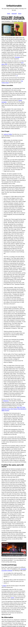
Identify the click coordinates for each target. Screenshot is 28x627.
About (19, 13)
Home (8, 13)
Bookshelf (14, 13)
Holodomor (6, 400)
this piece (17, 57)
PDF (6, 64)
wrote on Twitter (8, 134)
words (12, 597)
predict (4, 585)
